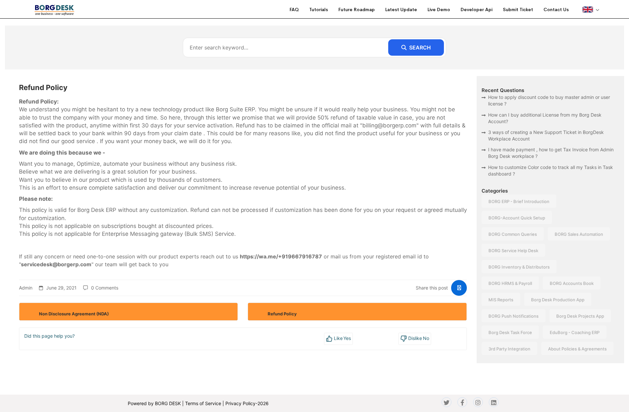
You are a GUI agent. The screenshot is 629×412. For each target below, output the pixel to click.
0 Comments (104, 287)
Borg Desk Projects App (580, 316)
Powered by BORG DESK (154, 403)
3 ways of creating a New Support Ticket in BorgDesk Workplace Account (546, 135)
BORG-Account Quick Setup (516, 217)
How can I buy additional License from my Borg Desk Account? (544, 118)
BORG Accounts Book (572, 283)
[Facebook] (462, 402)
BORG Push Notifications (513, 316)
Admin (25, 287)
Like (342, 338)
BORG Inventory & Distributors (519, 267)
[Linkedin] (494, 402)
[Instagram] (478, 402)
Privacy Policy (240, 403)
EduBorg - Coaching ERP (575, 332)
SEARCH (420, 47)
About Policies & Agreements (577, 348)
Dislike (418, 338)
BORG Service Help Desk (513, 250)
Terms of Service (203, 403)
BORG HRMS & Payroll (510, 283)
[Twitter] (446, 402)
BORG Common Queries (512, 234)
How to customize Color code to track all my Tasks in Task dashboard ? (550, 170)
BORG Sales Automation (579, 234)
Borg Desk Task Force (510, 332)
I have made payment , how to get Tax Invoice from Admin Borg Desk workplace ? (551, 153)
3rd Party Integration (509, 348)
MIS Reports (500, 299)
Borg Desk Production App (557, 299)
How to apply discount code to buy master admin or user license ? (549, 100)
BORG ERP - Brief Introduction (518, 201)
